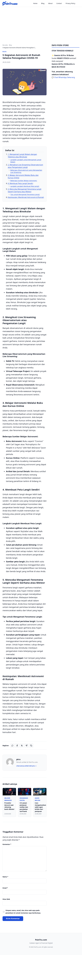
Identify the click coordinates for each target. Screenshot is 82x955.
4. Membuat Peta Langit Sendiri (20, 183)
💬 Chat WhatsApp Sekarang (63, 77)
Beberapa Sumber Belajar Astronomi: (23, 181)
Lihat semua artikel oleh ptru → (26, 766)
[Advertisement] (41, 23)
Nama (5, 877)
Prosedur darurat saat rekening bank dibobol (9, 806)
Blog (42, 3)
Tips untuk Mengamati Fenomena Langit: (25, 194)
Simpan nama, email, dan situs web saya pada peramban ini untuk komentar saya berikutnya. (23, 911)
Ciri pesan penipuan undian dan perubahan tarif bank (24, 807)
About (50, 3)
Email (5, 888)
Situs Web (6, 899)
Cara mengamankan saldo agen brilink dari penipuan (40, 807)
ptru (18, 759)
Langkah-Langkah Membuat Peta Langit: (24, 186)
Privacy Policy (70, 3)
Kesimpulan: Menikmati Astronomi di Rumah (26, 197)
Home (35, 3)
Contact (59, 3)
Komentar (7, 844)
